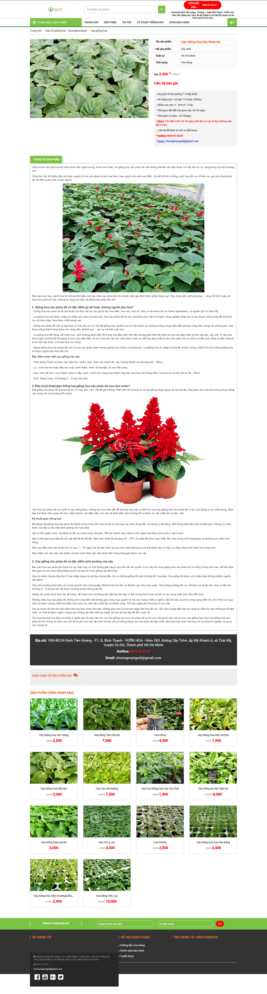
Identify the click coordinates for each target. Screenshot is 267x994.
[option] (89, 78)
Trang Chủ (91, 22)
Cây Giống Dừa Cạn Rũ (53, 842)
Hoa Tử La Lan (107, 842)
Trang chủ (35, 30)
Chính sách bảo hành (132, 950)
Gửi (220, 923)
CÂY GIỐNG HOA (99, 30)
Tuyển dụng (127, 956)
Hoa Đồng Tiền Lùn (107, 895)
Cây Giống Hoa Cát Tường (53, 735)
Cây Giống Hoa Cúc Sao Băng (213, 842)
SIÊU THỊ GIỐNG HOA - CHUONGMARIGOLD (66, 30)
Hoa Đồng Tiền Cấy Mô (107, 735)
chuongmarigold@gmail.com (138, 657)
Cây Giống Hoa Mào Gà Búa (213, 735)
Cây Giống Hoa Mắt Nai (54, 788)
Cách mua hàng (179, 22)
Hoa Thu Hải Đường (107, 788)
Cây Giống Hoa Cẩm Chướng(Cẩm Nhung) (55, 895)
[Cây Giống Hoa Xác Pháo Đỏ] (133, 237)
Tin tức (127, 22)
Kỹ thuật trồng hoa (150, 22)
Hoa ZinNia (160, 842)
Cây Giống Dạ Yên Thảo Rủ (213, 788)
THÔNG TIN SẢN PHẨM (46, 159)
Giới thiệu (110, 22)
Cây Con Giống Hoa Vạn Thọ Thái (160, 788)
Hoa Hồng (160, 735)
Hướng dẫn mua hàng (132, 945)
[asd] (54, 714)
